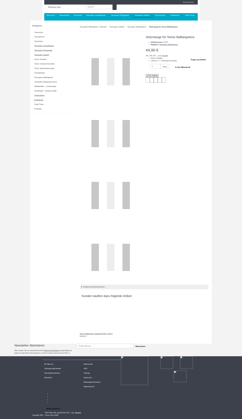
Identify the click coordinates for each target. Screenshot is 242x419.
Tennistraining (39, 95)
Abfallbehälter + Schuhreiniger (45, 86)
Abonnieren (140, 346)
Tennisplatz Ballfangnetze (168, 45)
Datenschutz (88, 364)
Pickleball (37, 109)
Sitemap (87, 373)
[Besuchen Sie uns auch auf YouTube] (51, 399)
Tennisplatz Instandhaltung (44, 46)
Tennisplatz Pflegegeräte (43, 50)
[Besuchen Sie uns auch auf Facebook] (51, 394)
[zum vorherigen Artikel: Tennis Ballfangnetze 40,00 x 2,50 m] (184, 27)
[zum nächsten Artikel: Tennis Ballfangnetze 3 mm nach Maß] (180, 27)
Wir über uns (48, 364)
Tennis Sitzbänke (40, 59)
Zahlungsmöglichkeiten (52, 368)
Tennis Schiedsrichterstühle (44, 64)
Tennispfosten (39, 37)
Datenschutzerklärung (52, 350)
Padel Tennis (39, 104)
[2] (152, 75)
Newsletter (48, 377)
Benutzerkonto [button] (188, 2)
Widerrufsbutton (53, 409)
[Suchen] (115, 7)
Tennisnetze (38, 32)
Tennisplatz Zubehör (41, 55)
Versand (165, 56)
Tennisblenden (39, 73)
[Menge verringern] (148, 66)
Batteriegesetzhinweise (92, 382)
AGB (85, 368)
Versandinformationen (52, 373)
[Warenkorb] (181, 9)
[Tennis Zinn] (54, 7)
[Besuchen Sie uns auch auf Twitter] (51, 397)
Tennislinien (38, 41)
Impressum (88, 377)
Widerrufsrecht (89, 387)
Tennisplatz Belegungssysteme (45, 82)
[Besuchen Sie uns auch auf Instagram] (51, 402)
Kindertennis (38, 100)
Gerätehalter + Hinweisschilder (45, 91)
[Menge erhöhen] (163, 71)
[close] (82, 38)
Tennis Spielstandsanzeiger (44, 68)
